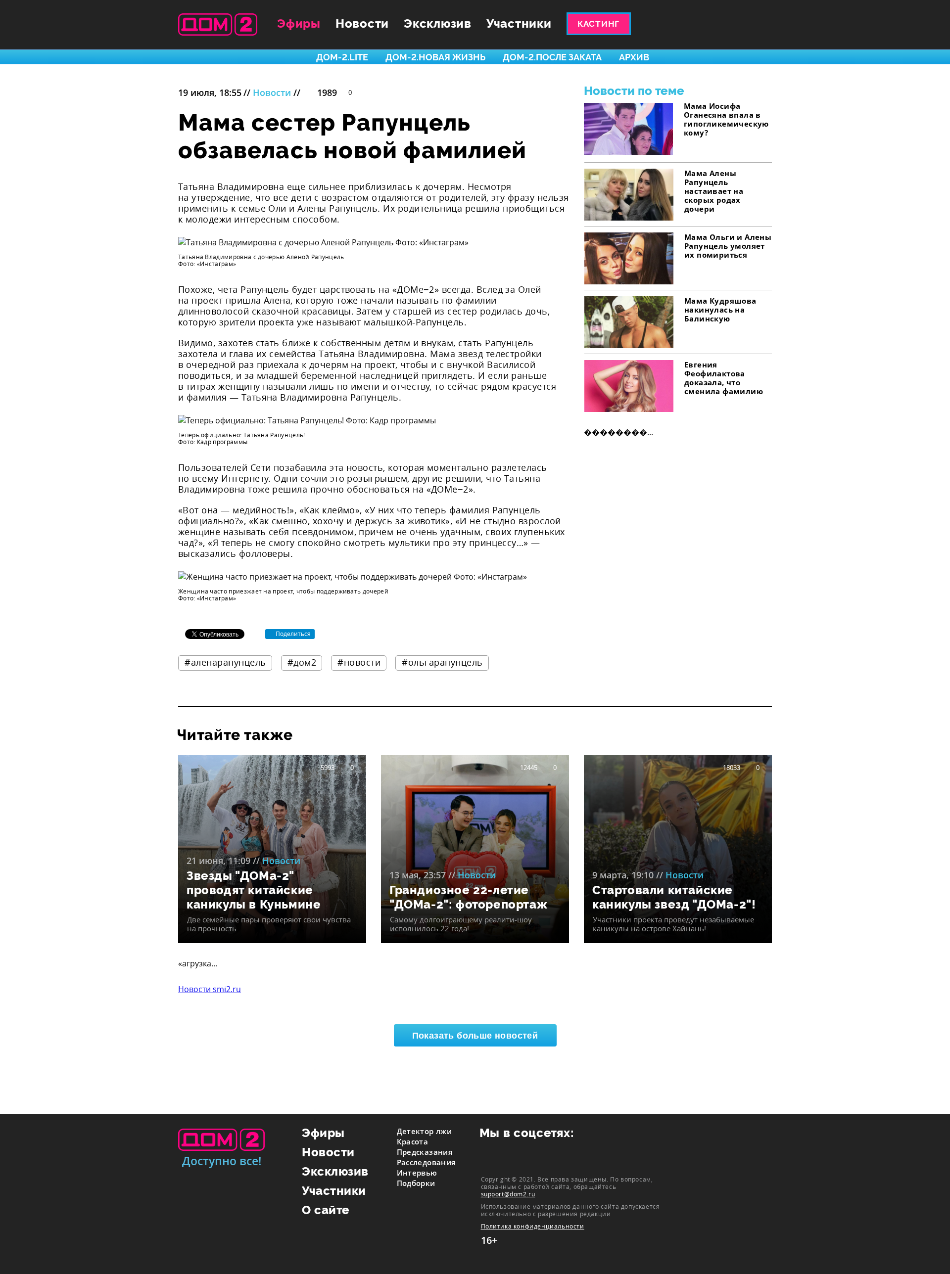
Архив (634, 57)
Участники (519, 23)
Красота (412, 1141)
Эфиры (299, 23)
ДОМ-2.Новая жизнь (435, 57)
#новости (358, 662)
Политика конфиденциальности (532, 1226)
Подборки (416, 1183)
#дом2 (302, 662)
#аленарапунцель (225, 662)
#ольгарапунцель (442, 662)
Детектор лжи (424, 1131)
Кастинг (598, 24)
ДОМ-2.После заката (552, 57)
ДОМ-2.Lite (342, 57)
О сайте (326, 1210)
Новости (362, 23)
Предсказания (425, 1152)
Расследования (426, 1162)
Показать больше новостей (475, 1036)
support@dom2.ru (508, 1194)
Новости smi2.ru (209, 989)
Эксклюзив (438, 23)
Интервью (417, 1173)
